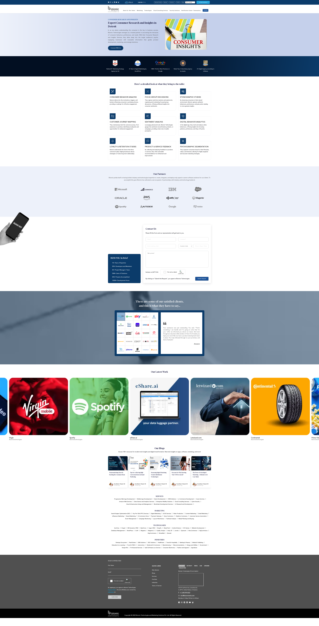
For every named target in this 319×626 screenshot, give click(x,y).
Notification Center (187, 10)
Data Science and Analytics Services (144, 502)
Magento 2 (151, 531)
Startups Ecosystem (121, 542)
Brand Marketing (131, 516)
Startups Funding (158, 2)
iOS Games (186, 528)
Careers (205, 10)
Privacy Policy (112, 590)
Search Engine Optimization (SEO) (120, 514)
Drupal (123, 528)
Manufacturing (166, 545)
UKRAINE (206, 566)
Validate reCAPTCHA (151, 272)
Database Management (118, 531)
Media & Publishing (197, 542)
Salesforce (143, 528)
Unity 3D (169, 531)
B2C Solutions (152, 542)
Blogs (183, 2)
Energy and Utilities (192, 545)
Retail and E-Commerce (153, 545)
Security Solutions (175, 10)
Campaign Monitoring (145, 519)
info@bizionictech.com (187, 596)
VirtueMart (162, 533)
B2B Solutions (142, 542)
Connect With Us (116, 48)
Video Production (178, 514)
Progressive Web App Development (124, 499)
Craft (136, 531)
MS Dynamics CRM (132, 528)
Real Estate (132, 542)
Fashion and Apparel (183, 548)
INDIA (196, 566)
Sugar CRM (152, 528)
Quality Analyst (161, 531)
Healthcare (161, 542)
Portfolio (178, 2)
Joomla (176, 531)
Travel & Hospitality (171, 542)
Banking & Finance (185, 542)
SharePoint (167, 528)
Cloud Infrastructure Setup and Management (139, 504)
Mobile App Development (144, 499)
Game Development (160, 499)
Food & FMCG (131, 545)
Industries (172, 2)
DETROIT (189, 566)
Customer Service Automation (198, 516)
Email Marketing (203, 514)
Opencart (183, 531)
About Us (125, 10)
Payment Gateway (156, 516)
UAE (201, 566)
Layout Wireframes (158, 519)
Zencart (169, 533)
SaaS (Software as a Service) (153, 548)
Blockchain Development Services (163, 504)
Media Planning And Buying (186, 519)
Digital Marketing (156, 514)
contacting (111, 592)
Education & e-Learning (118, 545)
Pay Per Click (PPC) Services (141, 514)
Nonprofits (125, 548)
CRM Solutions (172, 499)
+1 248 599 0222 (185, 593)
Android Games (176, 528)
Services (165, 2)
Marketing (140, 10)
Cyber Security (195, 502)
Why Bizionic (155, 570)
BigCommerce (203, 531)
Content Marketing (190, 514)
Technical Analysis (171, 519)
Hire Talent (132, 10)
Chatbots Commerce (181, 516)
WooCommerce (192, 531)
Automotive (141, 545)
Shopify (159, 528)
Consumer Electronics (169, 548)
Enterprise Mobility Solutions (164, 502)
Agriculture (194, 548)
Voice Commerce (168, 516)
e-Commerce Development (186, 499)
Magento (143, 531)
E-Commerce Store (143, 516)
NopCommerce (152, 533)
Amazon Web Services (125, 502)
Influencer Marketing (118, 516)
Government (203, 545)
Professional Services (136, 548)
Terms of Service (156, 586)
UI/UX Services (167, 514)
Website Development (198, 528)
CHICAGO (182, 566)
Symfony (116, 528)
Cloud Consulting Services (160, 10)
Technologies (148, 10)
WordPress (130, 531)
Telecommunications (178, 545)
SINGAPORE (182, 568)
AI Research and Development (183, 504)
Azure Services (200, 499)
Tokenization (197, 10)
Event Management (130, 519)
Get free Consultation (203, 2)
